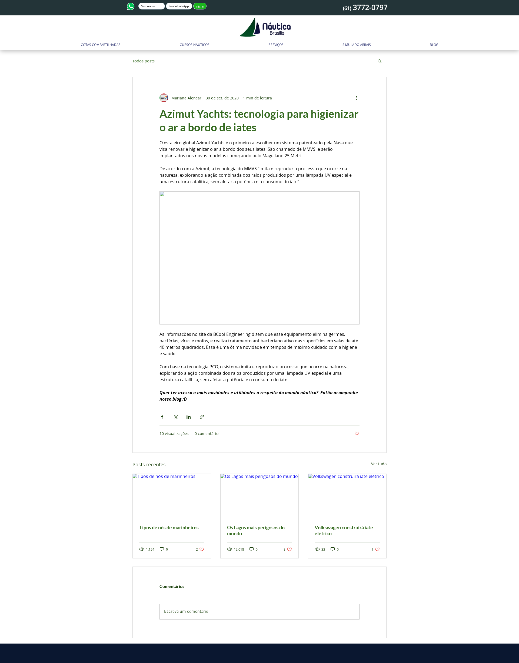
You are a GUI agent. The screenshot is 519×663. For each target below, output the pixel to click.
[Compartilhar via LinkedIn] (188, 416)
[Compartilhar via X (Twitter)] (175, 416)
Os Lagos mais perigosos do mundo (256, 530)
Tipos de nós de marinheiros (169, 527)
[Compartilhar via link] (201, 416)
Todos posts (143, 60)
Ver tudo (379, 463)
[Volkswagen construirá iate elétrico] (347, 496)
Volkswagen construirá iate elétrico (344, 530)
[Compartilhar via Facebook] (162, 416)
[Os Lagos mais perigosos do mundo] (260, 496)
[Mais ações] (356, 98)
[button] (194, 44)
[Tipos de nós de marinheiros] (172, 496)
